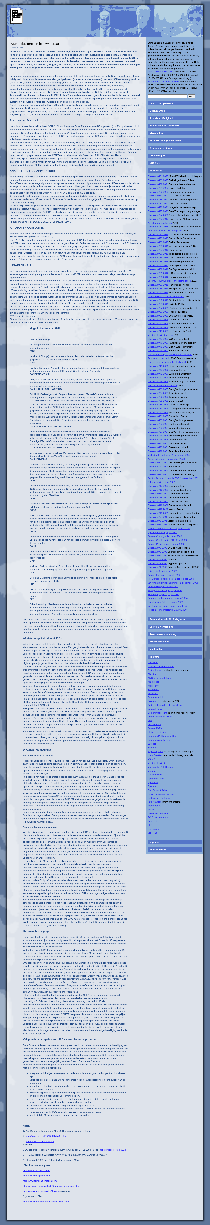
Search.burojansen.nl (162, 103)
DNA (150, 720)
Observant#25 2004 (158, 439)
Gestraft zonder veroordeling (163, 385)
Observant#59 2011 (158, 284)
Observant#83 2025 (158, 180)
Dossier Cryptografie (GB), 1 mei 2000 (168, 540)
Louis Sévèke (155, 755)
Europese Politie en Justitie (162, 736)
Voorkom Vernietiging (162, 626)
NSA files (155, 163)
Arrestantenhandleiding (160, 223)
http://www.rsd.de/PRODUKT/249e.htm (46, 1136)
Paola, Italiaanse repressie (161, 794)
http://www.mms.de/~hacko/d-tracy (41, 1191)
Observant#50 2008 (158, 323)
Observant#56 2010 (158, 300)
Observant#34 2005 (158, 404)
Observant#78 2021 (158, 199)
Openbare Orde (156, 778)
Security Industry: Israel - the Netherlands (169, 280)
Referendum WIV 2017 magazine (165, 230)
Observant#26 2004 (158, 435)
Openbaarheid (158, 110)
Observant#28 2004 (158, 428)
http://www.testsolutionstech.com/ (40, 1180)
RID (150, 825)
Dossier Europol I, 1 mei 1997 (163, 586)
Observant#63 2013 (158, 265)
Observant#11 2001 (158, 509)
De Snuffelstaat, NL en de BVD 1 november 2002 (173, 478)
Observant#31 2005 (158, 416)
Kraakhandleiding (159, 641)
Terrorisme (153, 829)
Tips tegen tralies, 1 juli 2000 (162, 532)
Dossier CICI (154, 724)
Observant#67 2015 (158, 250)
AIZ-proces (153, 681)
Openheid (153, 782)
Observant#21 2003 (158, 462)
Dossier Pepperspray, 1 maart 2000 (166, 544)
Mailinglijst (156, 649)
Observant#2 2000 (157, 563)
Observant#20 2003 (158, 466)
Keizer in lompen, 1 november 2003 (166, 459)
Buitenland (153, 689)
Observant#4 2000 (157, 555)
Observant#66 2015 (158, 253)
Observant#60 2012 (158, 277)
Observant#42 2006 (158, 370)
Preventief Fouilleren (158, 813)
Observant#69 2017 (158, 242)
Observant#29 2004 (158, 424)
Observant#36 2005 (158, 397)
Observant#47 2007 (158, 339)
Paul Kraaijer (154, 801)
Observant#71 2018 (158, 234)
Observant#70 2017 (158, 238)
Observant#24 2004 (158, 443)
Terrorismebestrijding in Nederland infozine (170, 354)
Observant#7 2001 (157, 524)
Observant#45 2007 (158, 346)
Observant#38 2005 (158, 389)
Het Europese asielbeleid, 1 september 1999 (171, 578)
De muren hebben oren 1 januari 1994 (168, 598)
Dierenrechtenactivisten (160, 716)
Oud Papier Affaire (157, 790)
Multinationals (155, 774)
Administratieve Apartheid (161, 666)
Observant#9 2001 (157, 517)
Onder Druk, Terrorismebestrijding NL (167, 362)
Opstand (152, 786)
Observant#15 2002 (158, 493)
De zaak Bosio (155, 709)
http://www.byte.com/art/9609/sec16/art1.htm (46, 1201)
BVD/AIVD (153, 693)
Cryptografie (154, 701)
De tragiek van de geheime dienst (165, 705)
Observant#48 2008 (158, 331)
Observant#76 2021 (158, 207)
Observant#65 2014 (158, 257)
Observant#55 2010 (158, 304)
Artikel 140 (153, 685)
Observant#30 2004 (158, 420)
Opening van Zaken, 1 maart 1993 (165, 602)
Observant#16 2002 (158, 490)
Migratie (152, 771)
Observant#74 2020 (158, 215)
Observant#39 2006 (158, 381)
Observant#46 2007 (158, 342)
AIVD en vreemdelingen (160, 678)
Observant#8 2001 (157, 520)
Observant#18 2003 (158, 474)
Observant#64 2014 (158, 261)
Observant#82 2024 (158, 184)
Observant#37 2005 (158, 393)
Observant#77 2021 (158, 203)
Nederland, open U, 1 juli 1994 (163, 594)
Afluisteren (153, 674)
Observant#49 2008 (158, 327)
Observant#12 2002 (158, 505)
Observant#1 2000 (157, 567)
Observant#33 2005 (158, 408)
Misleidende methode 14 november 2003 (169, 455)
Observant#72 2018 (158, 226)
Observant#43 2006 (158, 366)
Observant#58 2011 (158, 288)
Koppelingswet (155, 751)
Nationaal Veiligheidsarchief (165, 140)
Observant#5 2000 (157, 551)
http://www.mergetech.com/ (37, 1175)
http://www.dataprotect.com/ (40, 1141)
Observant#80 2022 (158, 192)
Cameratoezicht (156, 697)
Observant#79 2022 (158, 195)
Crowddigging (158, 155)
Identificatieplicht (156, 763)
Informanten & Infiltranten (161, 767)
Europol (152, 743)
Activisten (153, 662)
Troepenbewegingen (161, 148)
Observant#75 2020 (158, 211)
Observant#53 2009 (158, 311)
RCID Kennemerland (158, 817)
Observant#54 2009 (158, 308)
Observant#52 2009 (158, 315)
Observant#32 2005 (158, 412)
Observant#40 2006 (158, 377)
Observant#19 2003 (158, 470)
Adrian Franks (155, 670)
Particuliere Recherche (159, 798)
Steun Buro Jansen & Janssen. (164, 81)
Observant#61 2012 (158, 273)
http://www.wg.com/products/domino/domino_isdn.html (51, 1186)
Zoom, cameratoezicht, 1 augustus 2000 (169, 528)
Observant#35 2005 (158, 401)
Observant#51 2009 (158, 319)
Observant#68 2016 (158, 246)
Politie (151, 809)
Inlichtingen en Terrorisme (164, 125)
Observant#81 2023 (158, 188)
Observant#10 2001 (158, 513)
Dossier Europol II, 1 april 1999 (164, 575)
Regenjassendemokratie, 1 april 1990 (167, 609)
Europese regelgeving (159, 740)
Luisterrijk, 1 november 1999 (162, 571)
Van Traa (152, 832)
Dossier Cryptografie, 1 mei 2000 (165, 536)
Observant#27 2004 (158, 432)
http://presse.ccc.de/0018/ (113, 1149)
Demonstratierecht (157, 712)
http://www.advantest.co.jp (36, 1170)
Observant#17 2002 (158, 486)
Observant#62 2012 (158, 269)
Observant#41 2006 (158, 373)
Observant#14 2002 (158, 497)
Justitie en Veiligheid (161, 118)
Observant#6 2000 (157, 547)
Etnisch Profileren (157, 732)
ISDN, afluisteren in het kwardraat (34, 44)
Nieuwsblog (156, 133)
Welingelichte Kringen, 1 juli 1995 (165, 590)
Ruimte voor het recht (159, 358)
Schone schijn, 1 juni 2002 (161, 482)
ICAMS (151, 759)
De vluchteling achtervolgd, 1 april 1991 (168, 606)
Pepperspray (154, 805)
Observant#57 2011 (158, 292)
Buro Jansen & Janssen (160, 71)
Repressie (153, 821)
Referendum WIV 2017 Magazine (167, 619)
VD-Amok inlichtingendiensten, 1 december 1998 (173, 582)
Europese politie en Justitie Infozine (166, 296)
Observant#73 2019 (158, 219)
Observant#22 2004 (158, 451)
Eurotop (152, 747)
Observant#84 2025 (158, 176)
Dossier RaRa (155, 728)
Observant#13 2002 (158, 501)
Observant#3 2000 (157, 559)
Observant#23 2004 (158, 447)
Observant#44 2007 (158, 350)
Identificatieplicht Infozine (161, 335)
